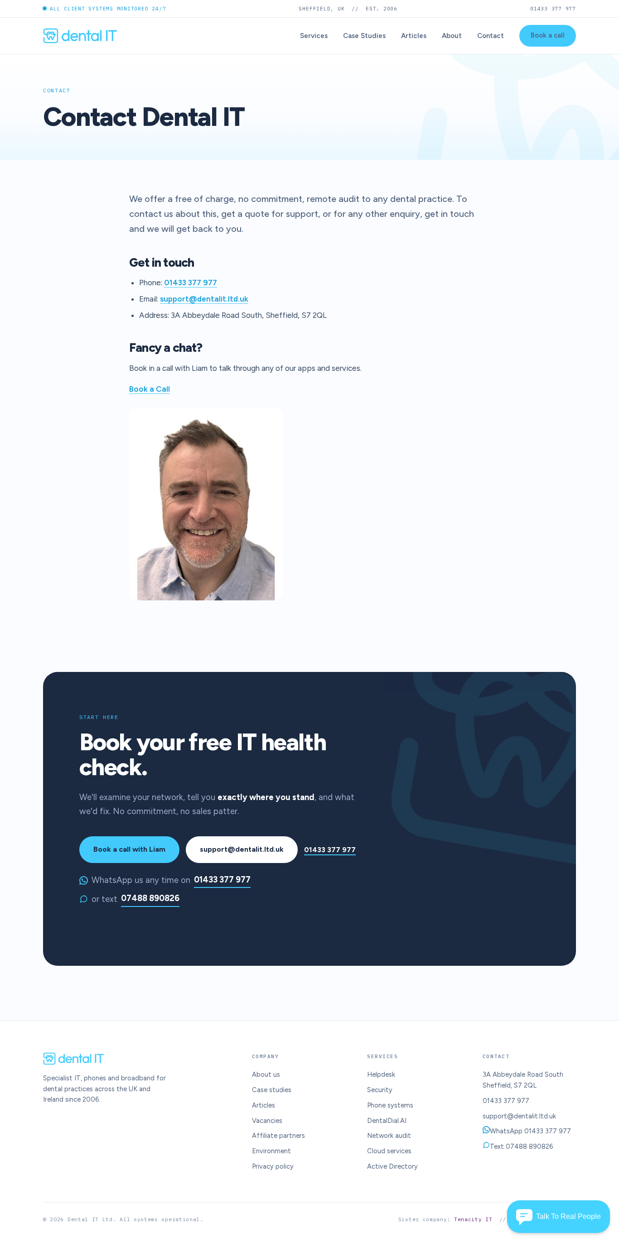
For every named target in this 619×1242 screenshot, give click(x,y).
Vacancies (267, 1121)
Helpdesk (381, 1074)
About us (266, 1074)
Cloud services (389, 1151)
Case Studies (364, 36)
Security (379, 1090)
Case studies (271, 1090)
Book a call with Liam (129, 849)
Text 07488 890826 (521, 1146)
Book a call (548, 35)
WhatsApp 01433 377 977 (530, 1131)
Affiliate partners (278, 1136)
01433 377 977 (553, 8)
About (452, 36)
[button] (558, 1216)
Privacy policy (273, 1166)
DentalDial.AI (386, 1121)
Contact (490, 36)
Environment (271, 1151)
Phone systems (390, 1105)
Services (314, 36)
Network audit (389, 1136)
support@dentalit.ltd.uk (204, 298)
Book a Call (149, 388)
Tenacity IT (473, 1219)
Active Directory (392, 1166)
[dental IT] (80, 35)
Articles (413, 36)
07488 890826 (150, 898)
